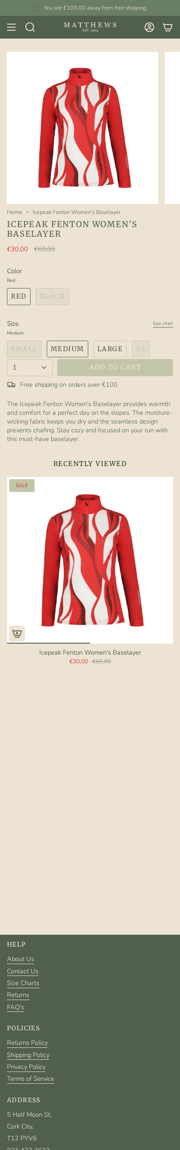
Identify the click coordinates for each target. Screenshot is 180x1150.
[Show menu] (11, 27)
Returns (18, 994)
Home (14, 212)
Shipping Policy (28, 1054)
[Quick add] (17, 633)
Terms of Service (30, 1078)
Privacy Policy (26, 1066)
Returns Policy (27, 1042)
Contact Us (22, 971)
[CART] (168, 27)
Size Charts (23, 983)
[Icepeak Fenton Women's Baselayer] (90, 560)
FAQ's (15, 1007)
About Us (20, 958)
